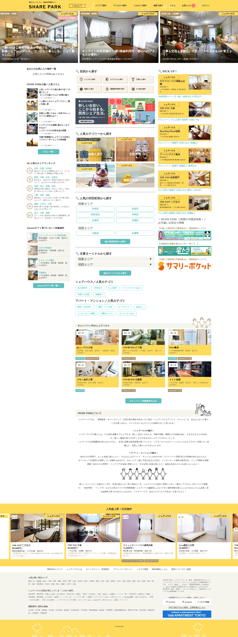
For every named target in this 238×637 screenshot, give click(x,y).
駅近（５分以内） (89, 594)
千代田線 (84, 610)
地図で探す (158, 5)
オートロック (124, 307)
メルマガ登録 (142, 569)
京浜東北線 (75, 610)
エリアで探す (101, 5)
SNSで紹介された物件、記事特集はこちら (187, 607)
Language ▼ (77, 6)
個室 (116, 600)
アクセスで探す (120, 5)
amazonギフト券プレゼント (103, 600)
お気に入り (188, 5)
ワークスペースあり (132, 288)
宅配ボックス (107, 313)
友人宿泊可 (82, 288)
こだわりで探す (140, 5)
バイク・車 (122, 594)
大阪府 (95, 233)
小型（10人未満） (48, 600)
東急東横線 (93, 610)
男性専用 (40, 594)
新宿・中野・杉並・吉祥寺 (72, 581)
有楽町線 (43, 613)
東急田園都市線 (120, 610)
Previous (2, 529)
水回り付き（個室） (74, 594)
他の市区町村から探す (115, 241)
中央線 (51, 610)
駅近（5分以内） (85, 307)
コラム (173, 5)
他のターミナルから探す (115, 273)
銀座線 (66, 610)
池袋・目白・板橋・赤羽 (141, 581)
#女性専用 (80, 358)
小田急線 (35, 613)
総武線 (101, 610)
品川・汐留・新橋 (123, 581)
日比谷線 (142, 610)
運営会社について (55, 569)
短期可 (90, 597)
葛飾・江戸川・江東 (68, 584)
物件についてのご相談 (181, 569)
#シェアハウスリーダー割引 (133, 561)
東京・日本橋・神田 (91, 581)
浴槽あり (99, 294)
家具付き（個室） (144, 594)
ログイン (206, 5)
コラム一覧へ (48, 151)
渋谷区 (95, 209)
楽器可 (56, 597)
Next (235, 529)
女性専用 (31, 594)
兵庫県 (135, 233)
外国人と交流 (83, 294)
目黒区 (135, 220)
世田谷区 (95, 214)
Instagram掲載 (128, 597)
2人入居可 (112, 288)
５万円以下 (132, 594)
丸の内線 (59, 610)
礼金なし (140, 307)
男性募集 (40, 597)
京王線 (37, 610)
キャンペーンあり (84, 600)
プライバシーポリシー (123, 569)
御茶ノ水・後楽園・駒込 (37, 581)
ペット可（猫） (80, 597)
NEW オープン (116, 597)
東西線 (44, 610)
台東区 (95, 220)
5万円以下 (97, 288)
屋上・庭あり (103, 594)
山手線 (30, 610)
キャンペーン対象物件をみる (143, 401)
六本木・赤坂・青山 (52, 584)
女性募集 (31, 597)
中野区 (135, 214)
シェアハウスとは (74, 569)
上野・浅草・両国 (54, 581)
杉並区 (135, 209)
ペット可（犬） (67, 597)
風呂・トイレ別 (105, 307)
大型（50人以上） (141, 597)
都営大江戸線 (132, 610)
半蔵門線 (109, 610)
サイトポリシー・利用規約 (97, 569)
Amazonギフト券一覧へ (48, 285)
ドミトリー (124, 600)
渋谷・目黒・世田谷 (108, 581)
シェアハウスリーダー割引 (66, 600)
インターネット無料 (86, 313)
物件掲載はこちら (160, 569)
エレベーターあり (127, 313)
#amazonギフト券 (92, 358)
